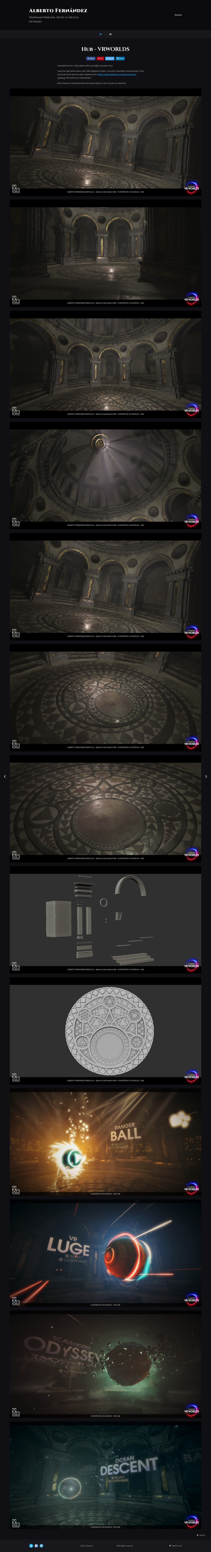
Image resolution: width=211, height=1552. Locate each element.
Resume (178, 15)
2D (110, 34)
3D (100, 34)
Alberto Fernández (58, 10)
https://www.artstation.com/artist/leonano (117, 74)
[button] (200, 1535)
